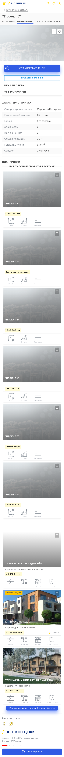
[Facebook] (4, 723)
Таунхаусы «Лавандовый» (23, 564)
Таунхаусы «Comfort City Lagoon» (29, 680)
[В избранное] (59, 31)
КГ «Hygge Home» (16, 622)
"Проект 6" (12, 494)
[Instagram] (11, 723)
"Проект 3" (12, 320)
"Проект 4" (12, 378)
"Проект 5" (12, 436)
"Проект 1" (12, 203)
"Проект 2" (12, 262)
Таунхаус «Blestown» (17, 10)
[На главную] (17, 3)
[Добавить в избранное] (57, 175)
